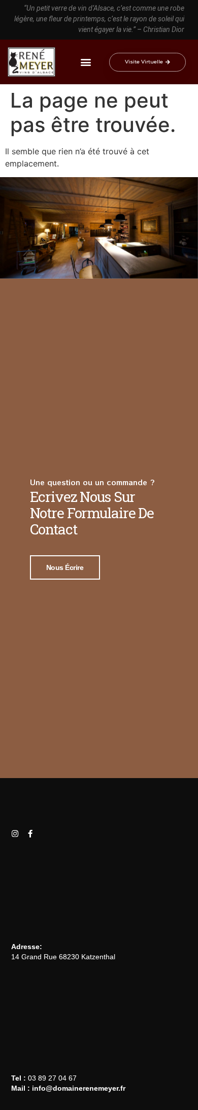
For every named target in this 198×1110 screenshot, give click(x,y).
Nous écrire (65, 567)
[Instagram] (15, 833)
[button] (85, 62)
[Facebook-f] (30, 833)
